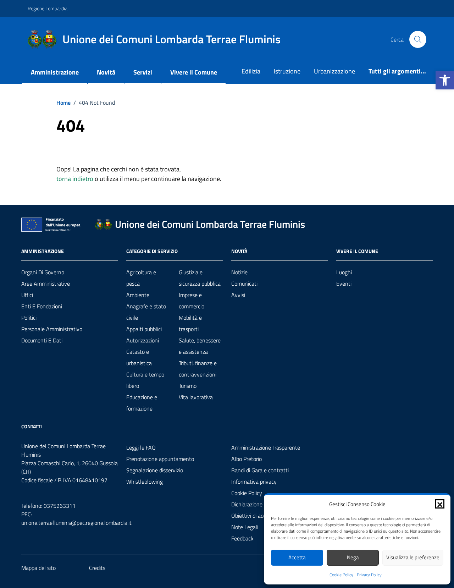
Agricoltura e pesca (141, 278)
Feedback (242, 538)
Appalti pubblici (144, 329)
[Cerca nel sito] (417, 39)
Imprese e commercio (191, 301)
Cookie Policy (341, 575)
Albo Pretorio (246, 459)
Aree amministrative (45, 283)
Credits (97, 568)
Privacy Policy (369, 575)
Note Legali (244, 527)
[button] (445, 80)
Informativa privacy (254, 481)
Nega (353, 557)
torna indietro (74, 178)
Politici (29, 317)
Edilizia (251, 71)
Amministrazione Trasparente (265, 447)
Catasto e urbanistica (139, 357)
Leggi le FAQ (141, 447)
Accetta (297, 557)
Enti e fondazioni (41, 306)
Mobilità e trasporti (190, 323)
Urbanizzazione (334, 71)
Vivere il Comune (193, 72)
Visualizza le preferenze (412, 557)
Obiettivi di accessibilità (258, 515)
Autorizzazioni (142, 340)
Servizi (142, 72)
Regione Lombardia (47, 8)
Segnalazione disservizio (154, 470)
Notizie (239, 272)
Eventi (343, 283)
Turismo (187, 385)
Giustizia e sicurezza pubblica (200, 278)
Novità (106, 72)
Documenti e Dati (41, 340)
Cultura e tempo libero (145, 380)
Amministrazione (55, 72)
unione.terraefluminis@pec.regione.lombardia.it (76, 522)
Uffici (27, 295)
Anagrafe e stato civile (146, 312)
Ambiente (137, 295)
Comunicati (244, 283)
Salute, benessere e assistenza (200, 346)
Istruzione (287, 71)
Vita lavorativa (196, 397)
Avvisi (238, 295)
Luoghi (344, 272)
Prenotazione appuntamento (160, 459)
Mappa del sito (38, 568)
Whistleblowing (144, 481)
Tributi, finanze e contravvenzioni (198, 369)
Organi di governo (42, 272)
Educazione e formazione (141, 403)
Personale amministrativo (51, 329)
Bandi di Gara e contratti (260, 470)
